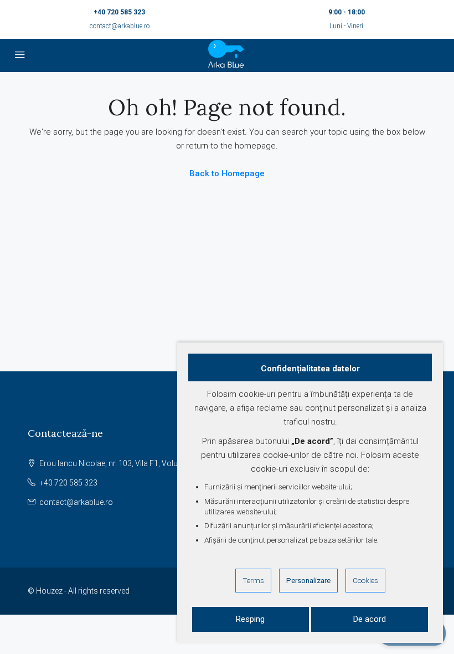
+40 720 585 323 (119, 12)
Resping (250, 619)
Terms (253, 580)
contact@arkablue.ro (119, 26)
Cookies (365, 580)
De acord (369, 619)
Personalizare (308, 580)
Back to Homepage (227, 173)
